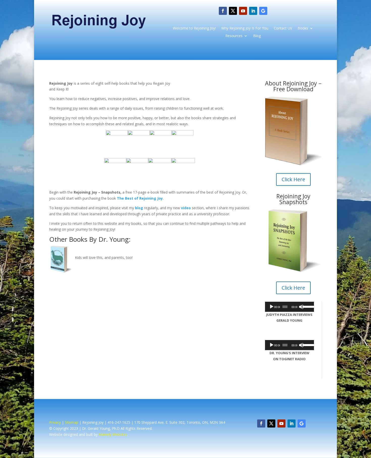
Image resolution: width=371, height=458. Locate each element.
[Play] (271, 306)
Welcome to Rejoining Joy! (194, 28)
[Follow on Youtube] (243, 11)
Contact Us (283, 28)
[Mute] (301, 306)
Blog (257, 36)
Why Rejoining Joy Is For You (244, 28)
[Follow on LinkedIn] (253, 11)
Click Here (293, 179)
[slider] (307, 306)
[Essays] (117, 134)
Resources (234, 36)
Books (303, 28)
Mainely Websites (113, 434)
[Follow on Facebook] (223, 11)
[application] (289, 307)
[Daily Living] (183, 134)
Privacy (55, 422)
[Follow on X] (233, 11)
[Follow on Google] (263, 11)
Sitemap (71, 422)
